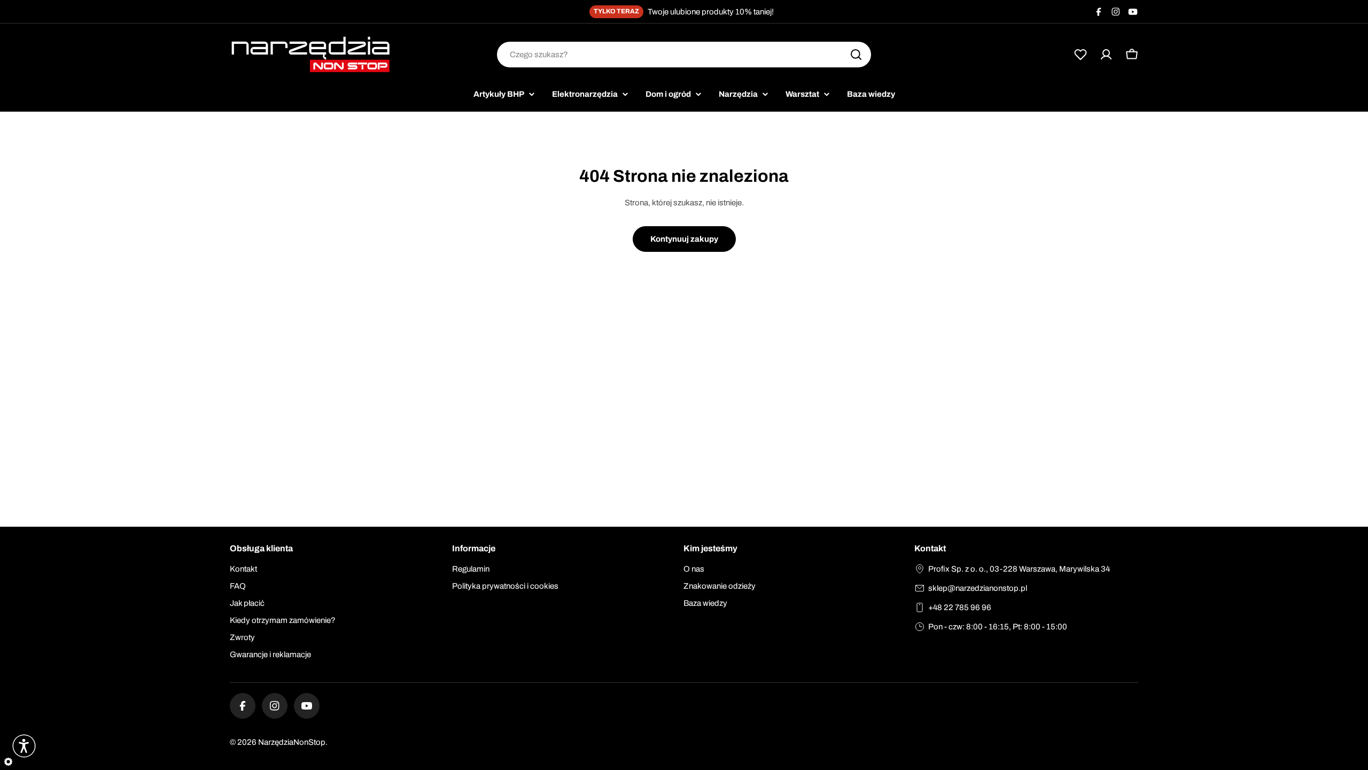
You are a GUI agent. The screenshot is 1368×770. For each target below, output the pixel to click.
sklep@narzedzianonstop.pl (977, 588)
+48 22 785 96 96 (959, 607)
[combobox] (684, 54)
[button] (24, 746)
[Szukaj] (856, 54)
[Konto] (1106, 54)
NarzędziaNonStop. (293, 742)
